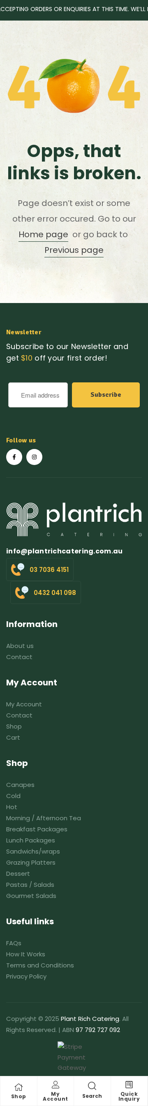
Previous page (74, 250)
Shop (18, 1096)
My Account (55, 1096)
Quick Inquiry (129, 1096)
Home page (43, 234)
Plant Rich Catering (90, 1018)
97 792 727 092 (98, 1029)
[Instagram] (34, 457)
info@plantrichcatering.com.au (64, 551)
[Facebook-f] (14, 457)
